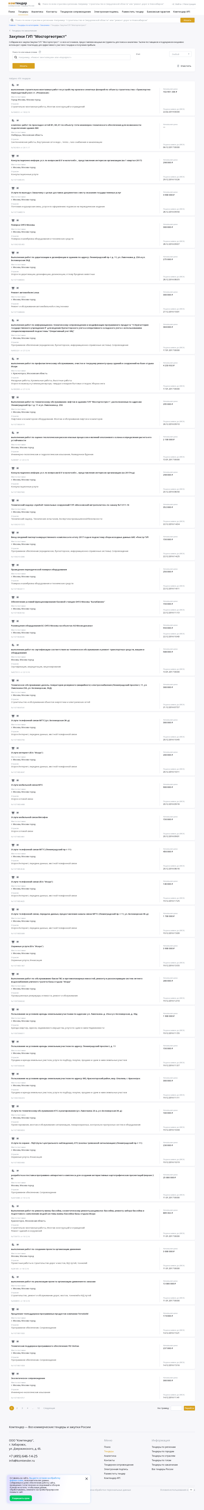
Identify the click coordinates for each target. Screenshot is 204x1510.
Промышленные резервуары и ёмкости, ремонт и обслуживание (44, 995)
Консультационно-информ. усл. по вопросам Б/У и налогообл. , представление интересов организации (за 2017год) (73, 472)
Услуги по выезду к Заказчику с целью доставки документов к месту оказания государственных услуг (66, 192)
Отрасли (15, 104)
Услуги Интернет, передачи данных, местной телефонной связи (44, 734)
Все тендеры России (162, 1469)
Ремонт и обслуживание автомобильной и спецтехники (40, 306)
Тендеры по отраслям (163, 1455)
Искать (187, 20)
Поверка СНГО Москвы (23, 224)
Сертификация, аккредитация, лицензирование (36, 666)
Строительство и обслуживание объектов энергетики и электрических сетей (50, 702)
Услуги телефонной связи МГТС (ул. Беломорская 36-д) (40, 720)
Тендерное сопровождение (75, 11)
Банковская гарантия (158, 11)
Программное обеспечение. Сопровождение (33, 1192)
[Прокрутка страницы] (191, 1489)
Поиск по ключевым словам (24, 52)
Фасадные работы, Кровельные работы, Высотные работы (41, 380)
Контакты (51, 11)
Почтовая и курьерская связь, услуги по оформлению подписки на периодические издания (58, 206)
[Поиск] (39, 4)
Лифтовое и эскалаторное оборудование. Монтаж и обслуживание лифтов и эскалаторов (56, 418)
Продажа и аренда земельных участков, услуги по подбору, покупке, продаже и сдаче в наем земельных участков (69, 1060)
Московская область (32, 135)
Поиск (11, 11)
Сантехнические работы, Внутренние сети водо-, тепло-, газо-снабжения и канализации (56, 142)
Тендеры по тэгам (161, 1460)
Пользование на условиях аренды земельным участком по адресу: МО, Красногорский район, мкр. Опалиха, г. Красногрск (75, 1078)
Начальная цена (170, 89)
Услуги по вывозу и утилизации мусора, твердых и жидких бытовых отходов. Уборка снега (58, 383)
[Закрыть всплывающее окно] (86, 1478)
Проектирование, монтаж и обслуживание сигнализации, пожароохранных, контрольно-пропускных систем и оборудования (75, 1124)
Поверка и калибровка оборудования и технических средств (42, 238)
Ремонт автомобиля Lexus (25, 292)
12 (38, 1408)
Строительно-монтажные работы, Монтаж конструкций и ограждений (48, 106)
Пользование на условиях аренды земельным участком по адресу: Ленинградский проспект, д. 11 (63, 1046)
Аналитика (37, 11)
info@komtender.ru (22, 1460)
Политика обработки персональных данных (107, 1489)
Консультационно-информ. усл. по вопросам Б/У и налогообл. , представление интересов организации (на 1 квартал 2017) (76, 160)
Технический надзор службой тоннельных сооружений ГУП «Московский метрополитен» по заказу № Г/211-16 (70, 504)
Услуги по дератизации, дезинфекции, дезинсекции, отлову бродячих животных (53, 274)
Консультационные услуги (24, 174)
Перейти (189, 1408)
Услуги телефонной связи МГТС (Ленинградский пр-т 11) (41, 849)
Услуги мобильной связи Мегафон (29, 817)
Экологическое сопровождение (28, 1378)
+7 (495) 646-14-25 (23, 1456)
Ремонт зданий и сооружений (26, 1230)
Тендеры (23, 11)
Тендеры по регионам (164, 1446)
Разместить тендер (133, 11)
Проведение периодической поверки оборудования (39, 569)
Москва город (33, 99)
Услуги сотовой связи (22, 798)
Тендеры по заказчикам (165, 1464)
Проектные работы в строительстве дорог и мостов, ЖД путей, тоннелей (49, 1263)
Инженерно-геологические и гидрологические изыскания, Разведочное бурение (52, 454)
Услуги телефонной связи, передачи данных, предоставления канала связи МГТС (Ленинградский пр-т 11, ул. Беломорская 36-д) (80, 913)
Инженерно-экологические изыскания (30, 1392)
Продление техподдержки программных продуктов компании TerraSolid (49, 1313)
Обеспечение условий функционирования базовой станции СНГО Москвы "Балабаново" (58, 601)
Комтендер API (181, 11)
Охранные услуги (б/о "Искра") (27, 946)
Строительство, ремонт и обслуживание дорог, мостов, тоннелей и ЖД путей (51, 1295)
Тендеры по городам (163, 1451)
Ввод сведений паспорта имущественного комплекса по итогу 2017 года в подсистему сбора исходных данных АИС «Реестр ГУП (79, 537)
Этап (138, 54)
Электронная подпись (106, 11)
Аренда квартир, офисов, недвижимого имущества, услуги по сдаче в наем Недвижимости (57, 1027)
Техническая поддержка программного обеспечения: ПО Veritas (45, 1346)
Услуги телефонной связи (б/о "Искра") (32, 881)
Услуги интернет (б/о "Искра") (27, 752)
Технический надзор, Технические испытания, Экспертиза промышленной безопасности (56, 518)
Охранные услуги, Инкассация (26, 960)
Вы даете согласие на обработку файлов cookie (35, 1479)
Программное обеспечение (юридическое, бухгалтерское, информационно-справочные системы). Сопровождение (69, 345)
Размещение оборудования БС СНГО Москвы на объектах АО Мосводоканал (51, 625)
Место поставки (18, 97)
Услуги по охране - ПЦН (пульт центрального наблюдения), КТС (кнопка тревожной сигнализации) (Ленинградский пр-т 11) (76, 1143)
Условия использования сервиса (177, 1489)
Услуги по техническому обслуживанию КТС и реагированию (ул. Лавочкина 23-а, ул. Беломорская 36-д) (66, 1110)
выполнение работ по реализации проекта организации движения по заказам (53, 1281)
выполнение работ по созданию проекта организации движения (46, 1249)
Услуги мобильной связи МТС (27, 784)
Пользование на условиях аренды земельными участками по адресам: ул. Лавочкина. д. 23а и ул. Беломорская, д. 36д (74, 1014)
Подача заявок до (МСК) (174, 109)
